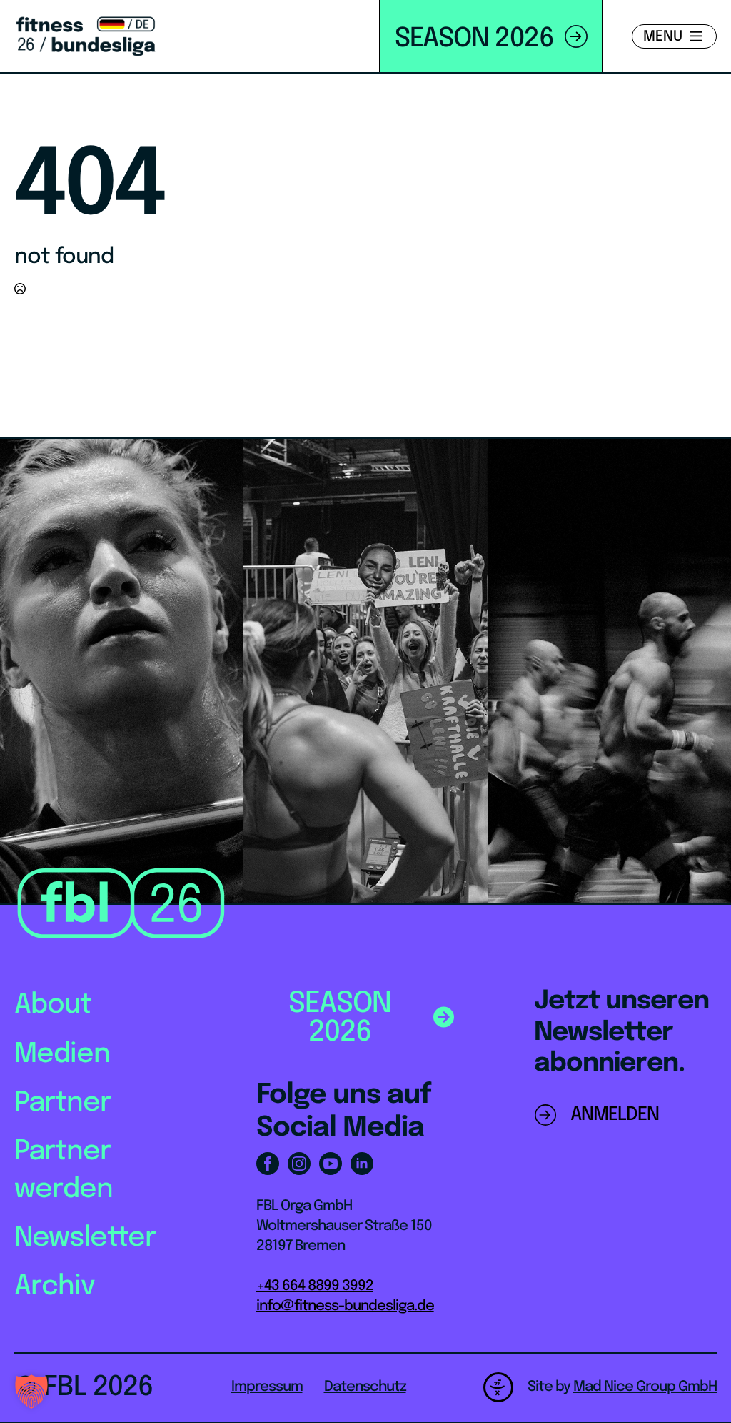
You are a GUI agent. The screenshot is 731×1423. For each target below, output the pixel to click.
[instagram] (299, 1163)
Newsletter (85, 1238)
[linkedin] (362, 1163)
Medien (62, 1055)
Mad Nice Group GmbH (645, 1386)
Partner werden (63, 1171)
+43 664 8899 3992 (314, 1286)
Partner (62, 1103)
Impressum (267, 1386)
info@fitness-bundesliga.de (345, 1306)
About (52, 1005)
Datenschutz (365, 1386)
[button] (31, 1391)
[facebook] (267, 1163)
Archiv (54, 1287)
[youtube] (330, 1163)
